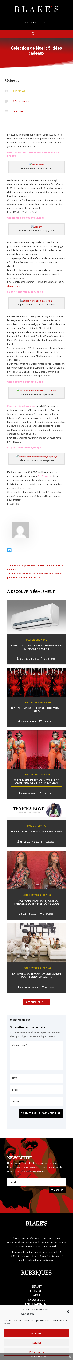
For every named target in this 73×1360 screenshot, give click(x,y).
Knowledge (36, 1300)
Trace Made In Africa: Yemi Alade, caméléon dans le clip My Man (36, 781)
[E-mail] (9, 551)
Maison (30, 639)
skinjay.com (13, 285)
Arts (36, 1295)
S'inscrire (57, 1190)
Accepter (36, 1333)
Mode (30, 825)
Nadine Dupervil (29, 721)
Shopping (19, 91)
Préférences (36, 1352)
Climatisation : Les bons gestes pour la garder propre (36, 647)
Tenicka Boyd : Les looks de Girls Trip (36, 831)
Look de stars (30, 702)
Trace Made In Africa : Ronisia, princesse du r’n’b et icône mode (36, 902)
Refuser (36, 1342)
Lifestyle (36, 1291)
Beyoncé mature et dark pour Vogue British (36, 709)
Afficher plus (34, 1002)
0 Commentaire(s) (22, 101)
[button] (67, 1311)
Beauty (36, 1286)
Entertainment (36, 1304)
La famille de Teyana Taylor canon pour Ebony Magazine (36, 975)
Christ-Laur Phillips (29, 659)
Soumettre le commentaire (41, 1113)
